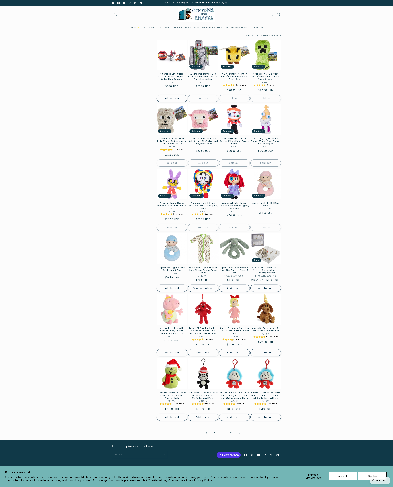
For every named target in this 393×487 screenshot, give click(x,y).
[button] (115, 14)
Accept (342, 476)
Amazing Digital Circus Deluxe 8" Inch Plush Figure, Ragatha (234, 206)
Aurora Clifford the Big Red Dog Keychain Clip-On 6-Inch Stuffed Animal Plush (203, 331)
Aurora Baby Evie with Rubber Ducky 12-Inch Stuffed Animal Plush (172, 331)
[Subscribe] (163, 454)
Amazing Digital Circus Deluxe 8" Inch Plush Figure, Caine (234, 141)
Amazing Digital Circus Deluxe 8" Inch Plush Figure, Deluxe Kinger (265, 141)
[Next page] (239, 433)
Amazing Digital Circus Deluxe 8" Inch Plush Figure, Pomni (203, 206)
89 (231, 433)
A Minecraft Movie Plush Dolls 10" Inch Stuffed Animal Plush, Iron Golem (203, 77)
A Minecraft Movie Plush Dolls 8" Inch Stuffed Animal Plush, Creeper (265, 77)
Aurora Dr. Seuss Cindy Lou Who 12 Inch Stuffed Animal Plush (234, 331)
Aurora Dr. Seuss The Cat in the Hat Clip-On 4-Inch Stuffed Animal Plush (203, 395)
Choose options (203, 288)
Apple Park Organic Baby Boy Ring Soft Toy (171, 269)
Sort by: (249, 35)
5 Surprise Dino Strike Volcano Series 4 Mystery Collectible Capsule (172, 77)
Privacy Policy (203, 480)
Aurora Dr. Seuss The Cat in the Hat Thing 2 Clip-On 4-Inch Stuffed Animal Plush (265, 395)
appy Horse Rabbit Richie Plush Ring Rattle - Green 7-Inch (234, 270)
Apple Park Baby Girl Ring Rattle (265, 204)
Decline (372, 476)
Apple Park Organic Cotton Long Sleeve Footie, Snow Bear (203, 270)
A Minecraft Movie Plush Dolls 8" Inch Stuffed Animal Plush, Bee (234, 77)
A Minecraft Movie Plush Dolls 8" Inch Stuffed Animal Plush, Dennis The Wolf (172, 141)
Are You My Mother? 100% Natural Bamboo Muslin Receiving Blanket (265, 270)
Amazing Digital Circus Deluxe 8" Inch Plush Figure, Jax (172, 206)
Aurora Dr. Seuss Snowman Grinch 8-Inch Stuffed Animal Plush (172, 395)
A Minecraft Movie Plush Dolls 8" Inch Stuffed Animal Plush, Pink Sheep (203, 141)
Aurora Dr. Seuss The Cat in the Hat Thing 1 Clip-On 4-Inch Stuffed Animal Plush (234, 395)
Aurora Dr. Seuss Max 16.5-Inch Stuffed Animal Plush (265, 329)
